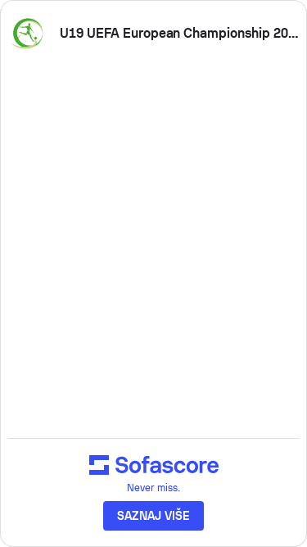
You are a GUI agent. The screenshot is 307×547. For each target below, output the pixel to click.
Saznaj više (153, 515)
